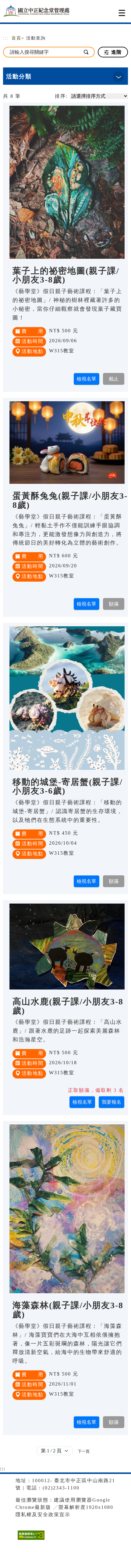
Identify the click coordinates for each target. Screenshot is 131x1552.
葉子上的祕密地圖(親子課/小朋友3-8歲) (65, 275)
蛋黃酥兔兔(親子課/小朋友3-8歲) (70, 500)
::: (6, 38)
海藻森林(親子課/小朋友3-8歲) (67, 1310)
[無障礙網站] (30, 1539)
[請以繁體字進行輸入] (86, 52)
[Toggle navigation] (122, 13)
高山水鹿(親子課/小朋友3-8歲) (67, 1006)
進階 (116, 52)
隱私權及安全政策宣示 (43, 1514)
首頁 (16, 38)
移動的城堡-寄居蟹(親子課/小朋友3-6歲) (67, 786)
